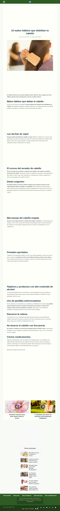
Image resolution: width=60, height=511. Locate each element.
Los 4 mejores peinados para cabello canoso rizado (33, 475)
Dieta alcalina (7, 495)
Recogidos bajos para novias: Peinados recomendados (33, 467)
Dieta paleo (16, 495)
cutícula (44, 222)
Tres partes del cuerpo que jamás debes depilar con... (34, 488)
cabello (10, 95)
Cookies (26, 508)
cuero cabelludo (20, 317)
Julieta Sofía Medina (36, 36)
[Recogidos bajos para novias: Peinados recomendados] (24, 466)
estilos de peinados (30, 108)
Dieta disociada (38, 495)
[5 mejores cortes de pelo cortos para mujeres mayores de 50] (24, 460)
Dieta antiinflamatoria (51, 495)
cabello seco (41, 137)
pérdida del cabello (25, 188)
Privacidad (31, 508)
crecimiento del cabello (25, 343)
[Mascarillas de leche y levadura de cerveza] (24, 454)
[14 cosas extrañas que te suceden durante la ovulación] (24, 482)
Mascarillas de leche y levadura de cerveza (34, 454)
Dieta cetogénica (26, 495)
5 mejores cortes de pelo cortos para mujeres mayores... (34, 461)
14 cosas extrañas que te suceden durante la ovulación (34, 482)
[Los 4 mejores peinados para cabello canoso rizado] (24, 474)
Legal (23, 508)
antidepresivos (35, 340)
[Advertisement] (30, 16)
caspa (43, 328)
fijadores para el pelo (20, 292)
